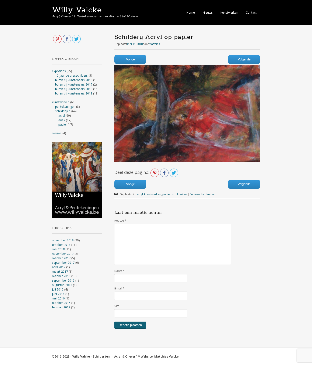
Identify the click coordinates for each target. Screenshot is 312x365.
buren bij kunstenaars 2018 (73, 89)
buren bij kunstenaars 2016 (73, 80)
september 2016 (63, 280)
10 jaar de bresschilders (71, 75)
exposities (59, 71)
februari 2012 (61, 307)
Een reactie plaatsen (203, 194)
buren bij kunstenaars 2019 (73, 93)
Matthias (154, 44)
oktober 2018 (61, 245)
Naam (119, 271)
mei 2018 (58, 249)
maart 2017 (60, 271)
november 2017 (63, 254)
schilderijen (179, 194)
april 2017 (58, 267)
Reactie (120, 220)
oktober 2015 (61, 303)
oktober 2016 (61, 276)
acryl (140, 194)
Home (190, 12)
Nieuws (207, 12)
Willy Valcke (77, 10)
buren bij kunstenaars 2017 (73, 84)
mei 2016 (58, 298)
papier (166, 194)
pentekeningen (65, 106)
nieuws (57, 133)
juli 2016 (57, 289)
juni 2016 (58, 294)
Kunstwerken (229, 12)
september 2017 (63, 263)
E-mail (119, 288)
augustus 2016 (62, 285)
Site (116, 306)
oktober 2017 (61, 258)
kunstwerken (152, 194)
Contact (251, 12)
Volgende (244, 59)
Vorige (130, 59)
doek (61, 120)
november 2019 (63, 240)
